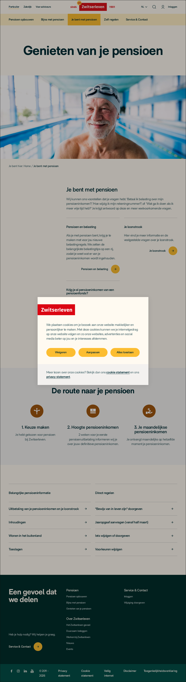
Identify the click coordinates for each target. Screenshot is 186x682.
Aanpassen (93, 352)
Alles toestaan (125, 352)
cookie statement (118, 372)
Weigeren (60, 352)
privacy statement (58, 377)
